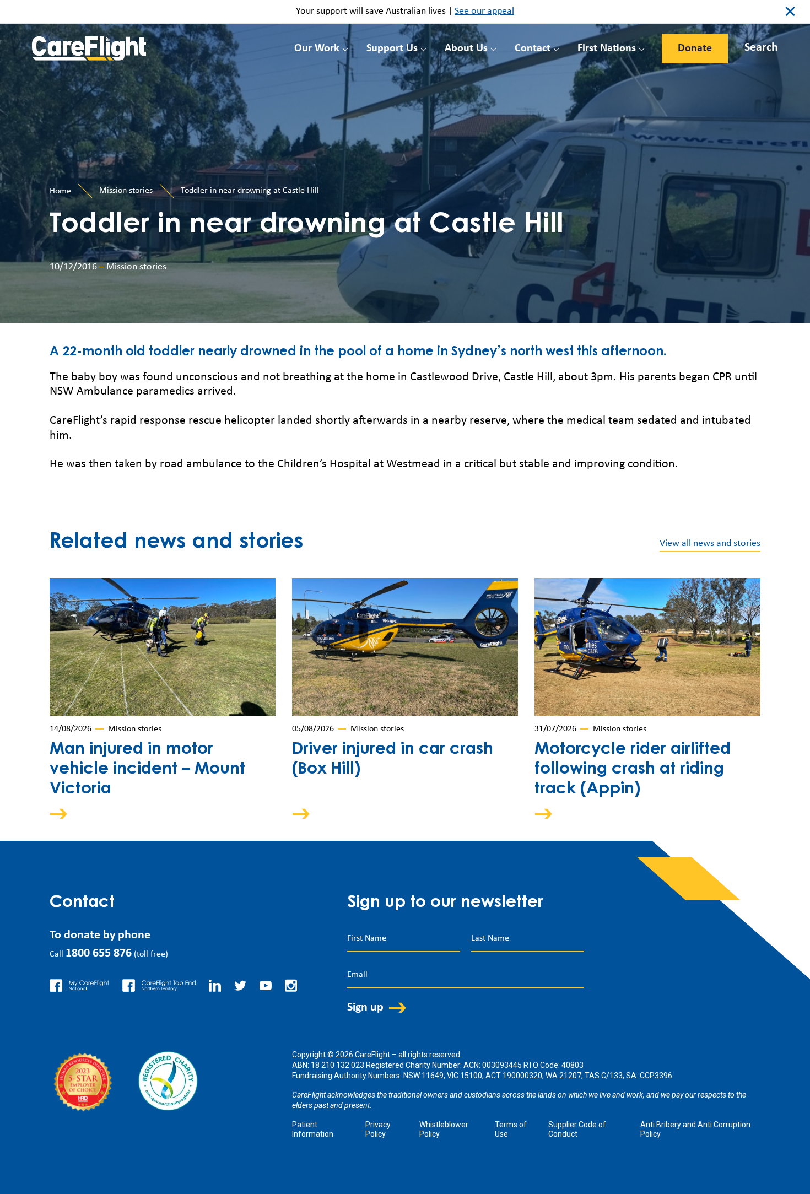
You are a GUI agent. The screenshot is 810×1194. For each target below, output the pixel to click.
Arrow (66, 813)
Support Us (392, 48)
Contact (532, 48)
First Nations (606, 48)
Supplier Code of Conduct (577, 1129)
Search (761, 47)
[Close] (750, 45)
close (790, 12)
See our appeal (484, 11)
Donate (695, 48)
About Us (466, 48)
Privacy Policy (378, 1129)
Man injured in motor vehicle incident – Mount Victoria (147, 770)
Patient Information (312, 1129)
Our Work (316, 48)
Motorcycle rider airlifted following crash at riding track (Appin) (632, 770)
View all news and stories (710, 543)
